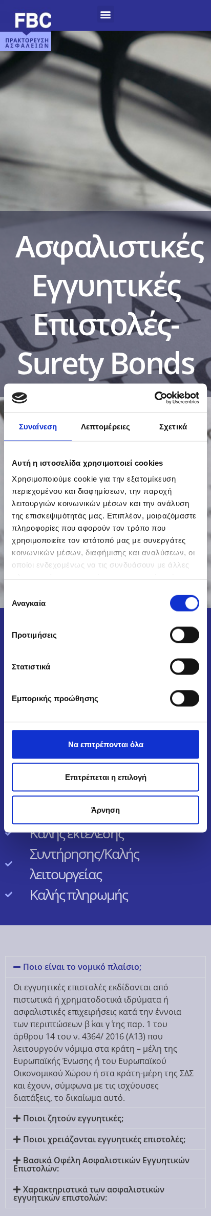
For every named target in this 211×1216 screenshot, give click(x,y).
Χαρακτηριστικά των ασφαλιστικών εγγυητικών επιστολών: (88, 1193)
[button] (105, 14)
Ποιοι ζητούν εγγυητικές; (73, 1118)
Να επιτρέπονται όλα (105, 744)
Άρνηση (105, 809)
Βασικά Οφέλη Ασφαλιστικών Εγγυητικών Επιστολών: (101, 1164)
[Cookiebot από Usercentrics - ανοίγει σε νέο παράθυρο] (154, 398)
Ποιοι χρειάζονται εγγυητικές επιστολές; (104, 1139)
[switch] (184, 634)
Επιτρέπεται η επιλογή (105, 776)
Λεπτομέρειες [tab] (105, 426)
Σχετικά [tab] (173, 426)
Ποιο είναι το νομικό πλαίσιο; (82, 966)
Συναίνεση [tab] (38, 426)
